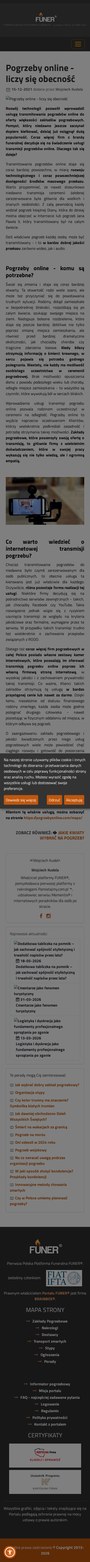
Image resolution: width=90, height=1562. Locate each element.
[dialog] (45, 781)
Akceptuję (74, 800)
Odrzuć (54, 800)
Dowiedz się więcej (21, 800)
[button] (10, 1552)
